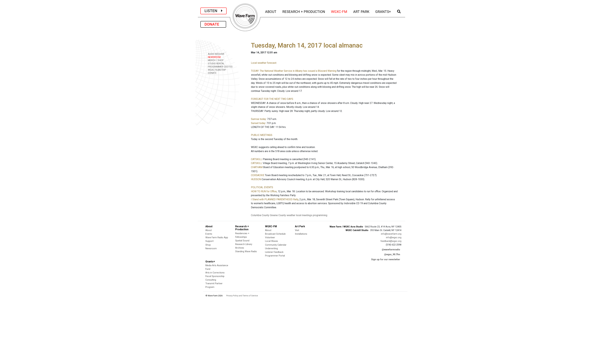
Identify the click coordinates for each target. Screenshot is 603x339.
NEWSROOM (214, 57)
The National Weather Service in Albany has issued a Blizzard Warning (298, 70)
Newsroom (211, 248)
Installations (301, 234)
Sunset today (258, 123)
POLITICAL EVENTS (262, 187)
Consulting (210, 280)
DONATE (213, 24)
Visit (297, 230)
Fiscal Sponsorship (214, 276)
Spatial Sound (242, 240)
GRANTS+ (383, 11)
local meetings (304, 215)
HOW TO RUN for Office (264, 191)
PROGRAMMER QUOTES (220, 66)
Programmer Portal (275, 255)
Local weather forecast (263, 62)
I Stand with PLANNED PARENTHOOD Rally (274, 199)
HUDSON (256, 179)
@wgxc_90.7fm (392, 254)
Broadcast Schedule (275, 234)
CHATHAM (257, 167)
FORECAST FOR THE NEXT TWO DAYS (272, 98)
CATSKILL (256, 159)
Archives (239, 248)
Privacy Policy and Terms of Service (242, 295)
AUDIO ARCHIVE (215, 54)
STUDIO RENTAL (216, 63)
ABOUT (271, 11)
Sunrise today (258, 119)
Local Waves (271, 241)
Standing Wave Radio (246, 251)
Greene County (278, 215)
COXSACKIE (257, 175)
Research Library (243, 244)
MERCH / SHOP (215, 60)
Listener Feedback (274, 252)
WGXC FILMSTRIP (216, 70)
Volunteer (270, 237)
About (208, 230)
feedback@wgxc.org (390, 241)
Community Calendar (275, 245)
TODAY (255, 70)
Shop (208, 245)
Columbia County (260, 215)
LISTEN (212, 11)
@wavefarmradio (391, 249)
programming (320, 215)
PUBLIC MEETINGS (261, 135)
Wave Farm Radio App (216, 237)
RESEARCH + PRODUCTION (303, 11)
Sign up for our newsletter (385, 259)
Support (209, 241)
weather (291, 215)
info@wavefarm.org (391, 234)
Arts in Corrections (215, 272)
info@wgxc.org (393, 237)
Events (208, 234)
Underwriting (271, 248)
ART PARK (361, 11)
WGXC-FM (339, 11)
